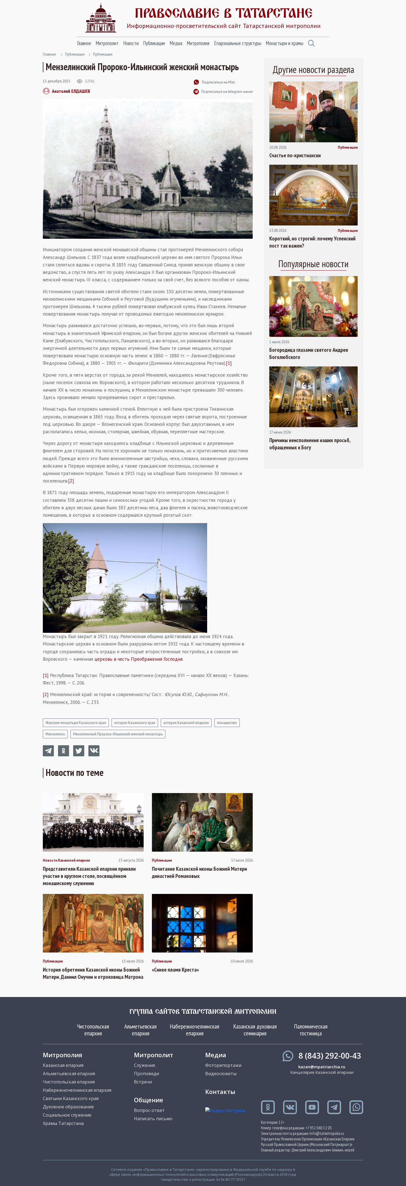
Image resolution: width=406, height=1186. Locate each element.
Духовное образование (68, 1106)
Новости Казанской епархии (66, 860)
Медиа (176, 43)
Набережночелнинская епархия (194, 1029)
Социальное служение (67, 1115)
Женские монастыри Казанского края (76, 722)
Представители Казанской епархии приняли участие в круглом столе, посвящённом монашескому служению (89, 876)
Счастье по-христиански (295, 155)
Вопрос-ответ (149, 1110)
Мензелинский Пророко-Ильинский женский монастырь (118, 734)
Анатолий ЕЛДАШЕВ (71, 91)
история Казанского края (134, 722)
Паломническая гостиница (311, 1029)
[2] (71, 481)
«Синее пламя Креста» (175, 969)
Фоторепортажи (223, 1065)
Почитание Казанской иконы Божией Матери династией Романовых (199, 872)
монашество (227, 722)
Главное (84, 43)
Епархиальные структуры (237, 43)
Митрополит (107, 43)
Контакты (220, 1091)
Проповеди (146, 1073)
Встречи (143, 1082)
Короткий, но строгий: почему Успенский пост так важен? (312, 242)
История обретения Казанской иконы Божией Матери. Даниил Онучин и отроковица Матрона (93, 973)
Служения (144, 1065)
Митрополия (198, 43)
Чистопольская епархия (93, 1029)
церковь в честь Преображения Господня (138, 659)
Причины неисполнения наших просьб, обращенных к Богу (309, 444)
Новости (131, 43)
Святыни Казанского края (71, 1098)
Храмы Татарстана (63, 1123)
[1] (229, 363)
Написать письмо (153, 1118)
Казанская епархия (63, 1065)
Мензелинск (55, 734)
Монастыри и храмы (284, 43)
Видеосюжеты (220, 1073)
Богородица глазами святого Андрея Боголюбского (308, 353)
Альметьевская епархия (140, 1029)
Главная (49, 54)
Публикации (154, 43)
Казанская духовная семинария (255, 1029)
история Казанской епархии (186, 722)
